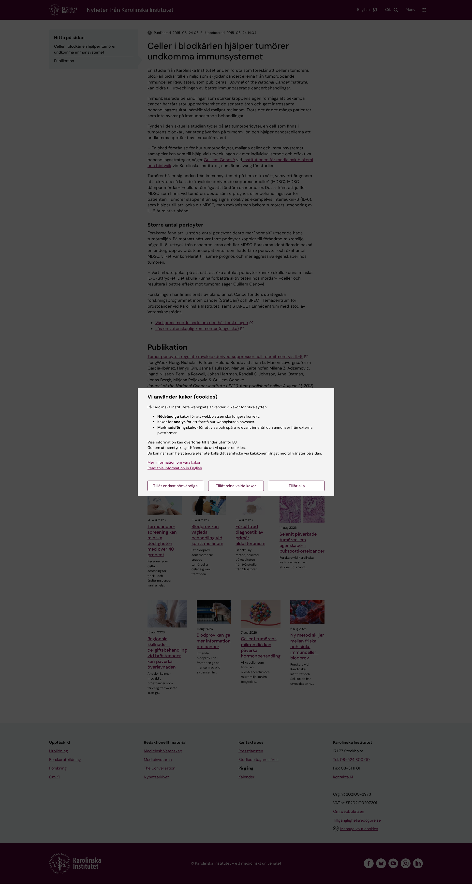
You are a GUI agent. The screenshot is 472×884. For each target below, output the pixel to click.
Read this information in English (175, 468)
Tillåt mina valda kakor (236, 485)
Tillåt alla (297, 485)
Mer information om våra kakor (174, 462)
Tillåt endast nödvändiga (175, 485)
